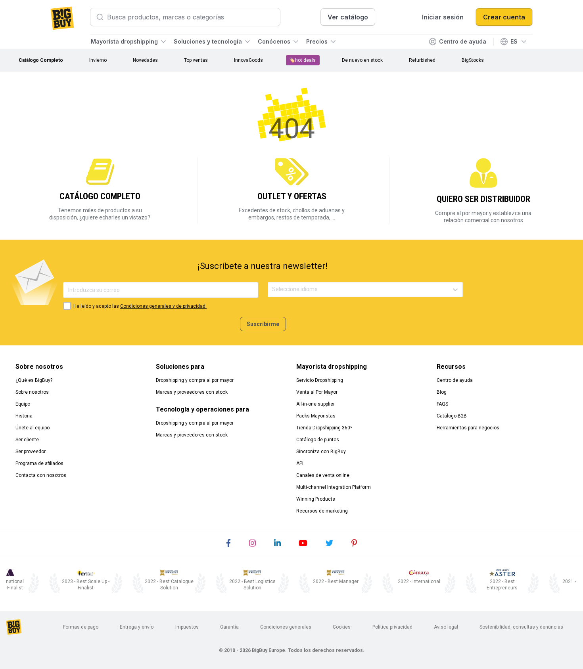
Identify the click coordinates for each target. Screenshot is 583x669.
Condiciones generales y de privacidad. (163, 306)
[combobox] (272, 289)
